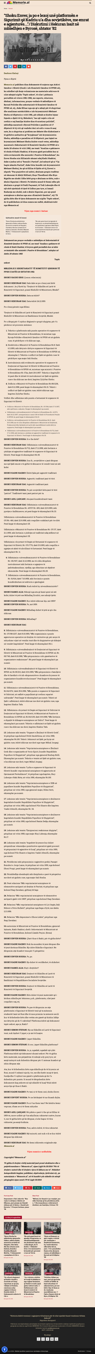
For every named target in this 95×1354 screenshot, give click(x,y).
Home (5, 8)
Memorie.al (8, 1351)
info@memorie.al (53, 1328)
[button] (4, 1349)
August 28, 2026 (49, 1259)
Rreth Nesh (81, 1351)
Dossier (11, 8)
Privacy (89, 1351)
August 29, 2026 (9, 1257)
